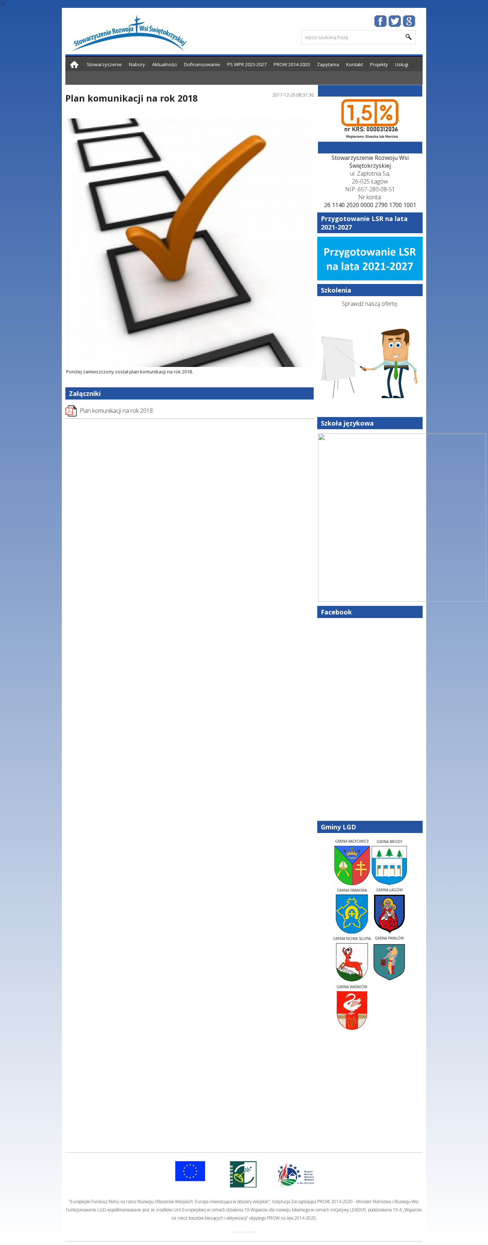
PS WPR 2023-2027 (247, 64)
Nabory (137, 64)
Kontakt (354, 64)
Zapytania (328, 64)
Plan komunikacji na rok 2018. (117, 411)
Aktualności (164, 64)
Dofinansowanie (202, 64)
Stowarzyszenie (104, 64)
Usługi (401, 64)
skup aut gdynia (244, 1232)
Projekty (379, 64)
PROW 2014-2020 (292, 64)
